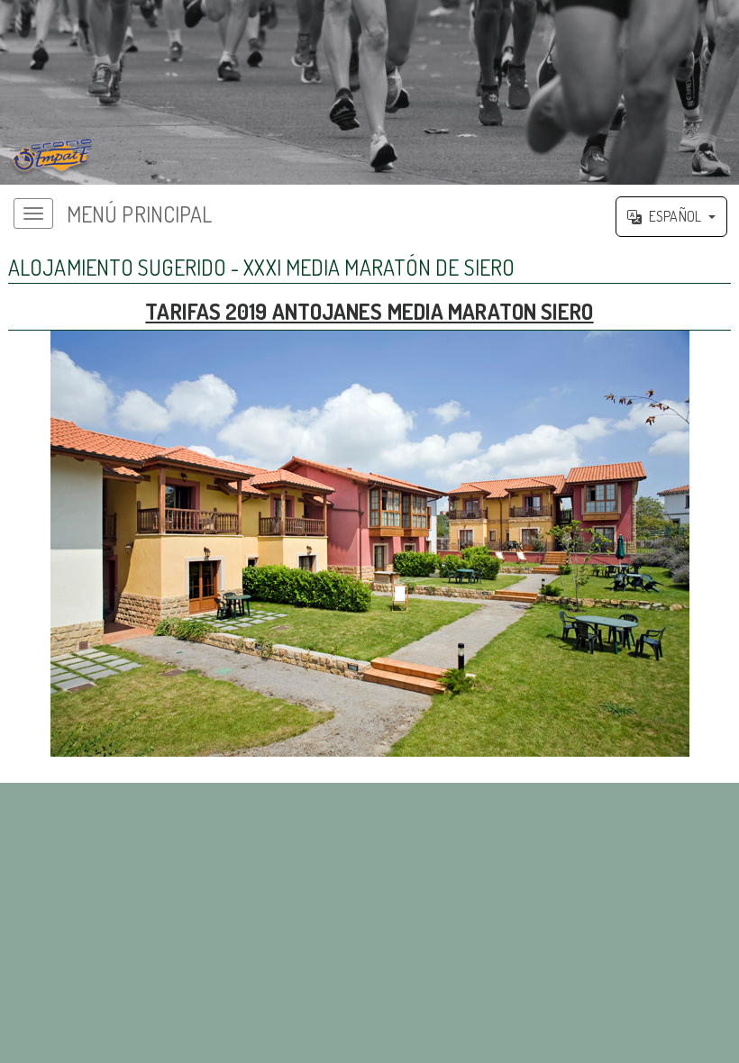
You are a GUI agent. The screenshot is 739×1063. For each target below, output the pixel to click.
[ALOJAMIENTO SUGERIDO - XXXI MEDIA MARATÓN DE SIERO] (369, 92)
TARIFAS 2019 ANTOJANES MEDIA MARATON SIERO (369, 311)
